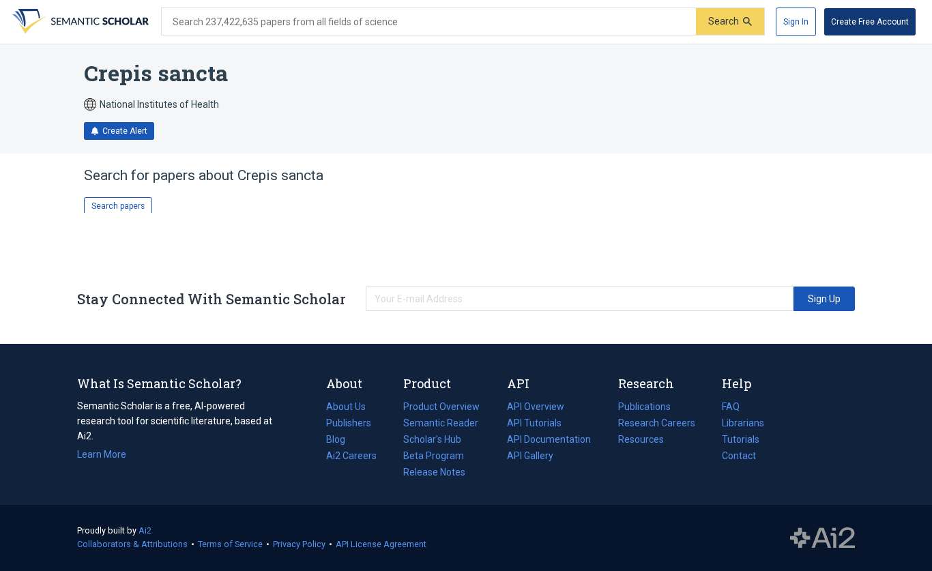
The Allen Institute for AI (822, 538)
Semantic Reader (440, 423)
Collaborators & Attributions (132, 544)
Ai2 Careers (351, 457)
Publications (644, 408)
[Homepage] (79, 22)
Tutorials (740, 439)
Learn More (101, 454)
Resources (641, 441)
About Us (346, 406)
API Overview (535, 406)
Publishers (348, 423)
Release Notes (434, 472)
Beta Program (433, 455)
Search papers (118, 206)
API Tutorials (534, 423)
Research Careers (656, 424)
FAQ (731, 406)
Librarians (743, 423)
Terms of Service (230, 544)
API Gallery (530, 455)
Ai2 (145, 530)
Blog (341, 441)
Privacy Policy (299, 544)
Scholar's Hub (432, 439)
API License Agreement (381, 544)
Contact (739, 455)
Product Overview (441, 406)
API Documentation (549, 441)
